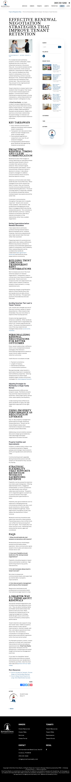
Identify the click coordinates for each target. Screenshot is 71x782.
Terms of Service (41, 769)
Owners (32, 6)
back (11, 708)
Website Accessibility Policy (49, 774)
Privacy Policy (30, 769)
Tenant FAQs (50, 732)
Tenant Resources (51, 729)
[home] (5, 4)
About (62, 6)
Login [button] (68, 6)
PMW (60, 768)
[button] (68, 3)
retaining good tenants (24, 379)
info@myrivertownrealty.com (28, 759)
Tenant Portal (50, 738)
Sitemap (65, 768)
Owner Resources (24, 729)
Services (24, 6)
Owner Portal (23, 738)
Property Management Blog (15, 11)
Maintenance (50, 735)
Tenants (39, 6)
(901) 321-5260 (60, 3)
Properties (54, 6)
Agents (47, 6)
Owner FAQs (23, 732)
